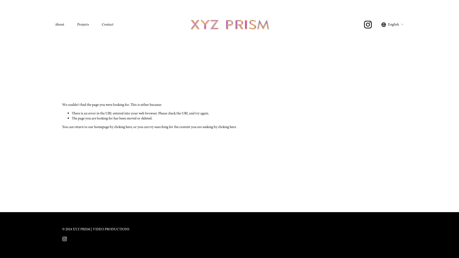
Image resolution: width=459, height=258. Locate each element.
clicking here (123, 126)
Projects (83, 24)
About (59, 24)
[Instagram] (368, 24)
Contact (108, 24)
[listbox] (392, 24)
